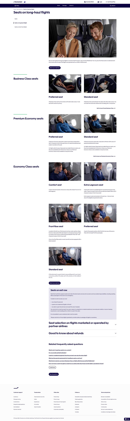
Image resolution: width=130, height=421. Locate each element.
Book (58, 5)
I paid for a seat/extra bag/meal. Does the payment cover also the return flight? (68, 355)
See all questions (54, 374)
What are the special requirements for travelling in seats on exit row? (65, 358)
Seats (16, 18)
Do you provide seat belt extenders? (57, 352)
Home (15, 9)
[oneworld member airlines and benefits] (24, 2)
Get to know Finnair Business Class (105, 108)
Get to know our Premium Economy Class (103, 156)
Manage (64, 5)
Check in (71, 5)
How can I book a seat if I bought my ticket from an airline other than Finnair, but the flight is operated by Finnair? (76, 363)
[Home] (18, 2)
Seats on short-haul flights (21, 27)
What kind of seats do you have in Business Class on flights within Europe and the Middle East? (71, 361)
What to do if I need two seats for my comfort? (60, 350)
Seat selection (20, 9)
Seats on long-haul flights (20, 23)
